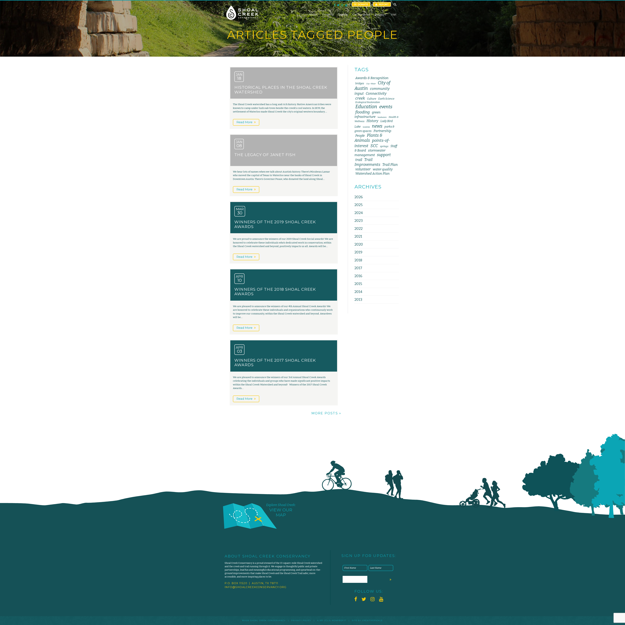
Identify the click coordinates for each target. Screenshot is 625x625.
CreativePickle (372, 620)
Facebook (334, 5)
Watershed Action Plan (372, 173)
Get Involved (361, 14)
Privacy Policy (301, 620)
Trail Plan (390, 164)
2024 (358, 213)
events (385, 107)
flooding (362, 112)
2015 (358, 284)
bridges (359, 83)
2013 (358, 299)
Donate (363, 4)
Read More (244, 122)
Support (380, 14)
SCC (374, 145)
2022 (358, 228)
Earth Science (386, 98)
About (313, 14)
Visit (393, 14)
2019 (358, 252)
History (372, 121)
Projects (327, 14)
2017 (358, 268)
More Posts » (326, 413)
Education (366, 107)
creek (360, 98)
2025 (358, 205)
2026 (358, 197)
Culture (371, 98)
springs (384, 146)
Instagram (342, 5)
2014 (358, 292)
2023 (358, 220)
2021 (358, 236)
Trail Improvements (367, 162)
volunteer (363, 169)
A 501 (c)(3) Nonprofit (331, 620)
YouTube (346, 5)
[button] (395, 5)
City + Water (371, 84)
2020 (358, 244)
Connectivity (376, 93)
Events (342, 14)
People (360, 136)
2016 (358, 276)
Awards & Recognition (371, 78)
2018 (358, 260)
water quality (383, 169)
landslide (366, 127)
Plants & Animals (368, 138)
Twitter (338, 5)
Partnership (382, 131)
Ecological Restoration (367, 102)
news (377, 126)
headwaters (382, 117)
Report (384, 4)
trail (358, 160)
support (384, 155)
